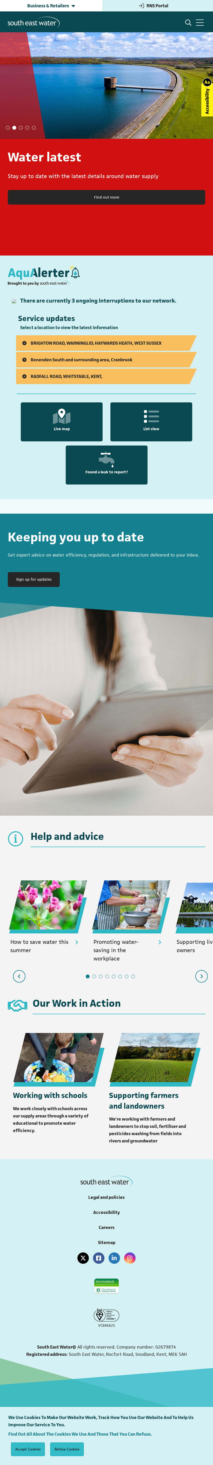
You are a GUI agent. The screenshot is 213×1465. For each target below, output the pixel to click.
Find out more (106, 197)
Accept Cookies (28, 1449)
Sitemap (106, 1242)
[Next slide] (201, 976)
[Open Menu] (199, 22)
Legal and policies (106, 1197)
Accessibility (106, 1212)
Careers (107, 1227)
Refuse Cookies (67, 1449)
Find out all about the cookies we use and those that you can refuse (79, 1434)
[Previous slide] (19, 976)
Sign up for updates (38, 579)
